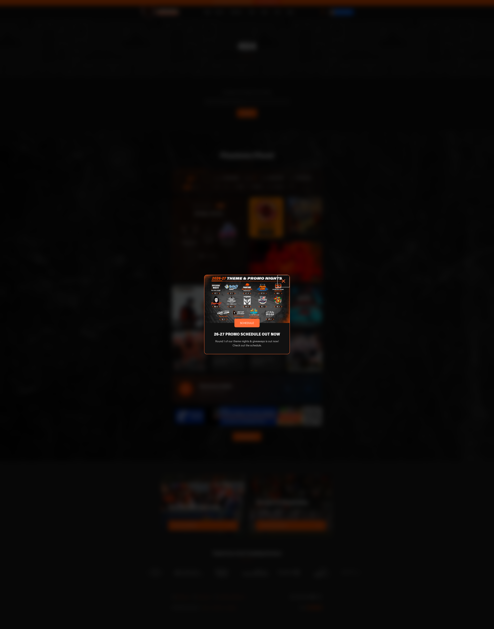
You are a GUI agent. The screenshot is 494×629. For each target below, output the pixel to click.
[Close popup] (283, 281)
